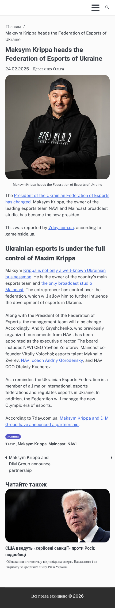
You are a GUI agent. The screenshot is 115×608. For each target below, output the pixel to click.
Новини (13, 436)
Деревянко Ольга (48, 68)
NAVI (71, 444)
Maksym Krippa (32, 444)
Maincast (57, 444)
